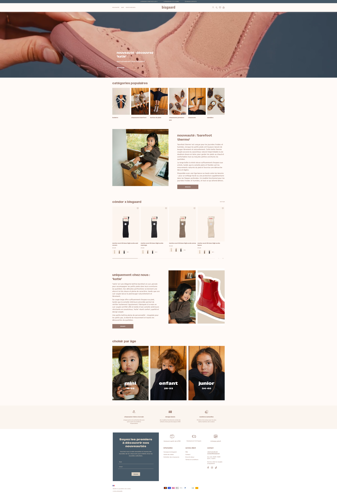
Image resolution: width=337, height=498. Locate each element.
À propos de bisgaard (170, 452)
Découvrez (188, 187)
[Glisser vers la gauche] (219, 258)
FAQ (186, 452)
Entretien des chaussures (171, 457)
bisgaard (119, 491)
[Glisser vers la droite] (223, 258)
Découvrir (122, 326)
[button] (216, 7)
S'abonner (135, 474)
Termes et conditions (191, 460)
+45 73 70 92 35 (212, 452)
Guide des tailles (169, 454)
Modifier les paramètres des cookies (122, 488)
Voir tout (222, 202)
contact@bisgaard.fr (213, 453)
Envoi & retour (189, 457)
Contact (187, 454)
